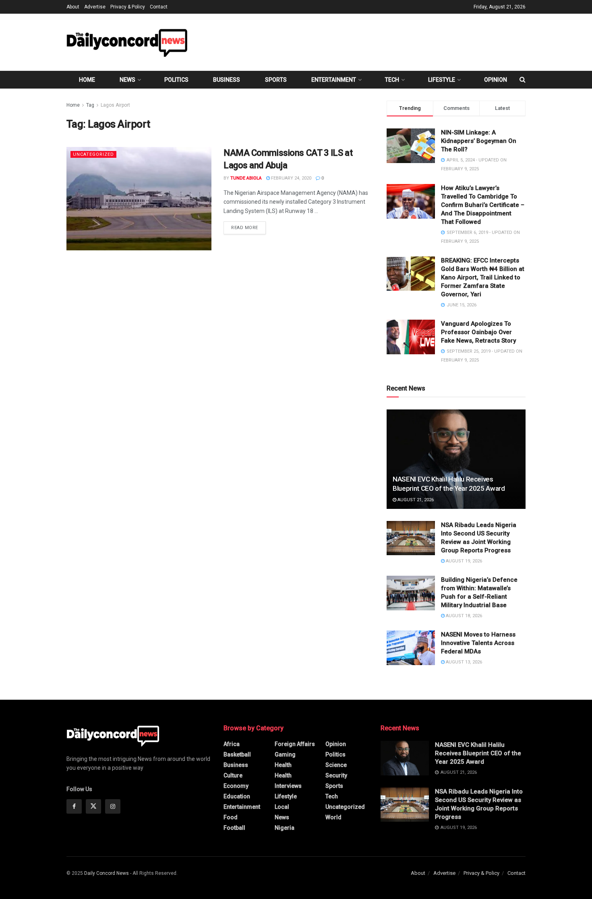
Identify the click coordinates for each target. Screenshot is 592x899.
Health (283, 765)
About (72, 7)
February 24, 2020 (290, 178)
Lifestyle (441, 79)
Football (234, 828)
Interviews (288, 786)
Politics (176, 79)
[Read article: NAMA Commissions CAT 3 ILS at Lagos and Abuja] (138, 198)
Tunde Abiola (246, 178)
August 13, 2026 (463, 662)
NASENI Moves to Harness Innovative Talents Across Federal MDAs (478, 643)
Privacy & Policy (127, 7)
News (127, 79)
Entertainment (333, 79)
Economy (236, 786)
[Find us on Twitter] (93, 806)
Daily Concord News (106, 873)
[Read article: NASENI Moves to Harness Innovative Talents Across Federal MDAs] (411, 647)
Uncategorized (93, 154)
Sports (276, 79)
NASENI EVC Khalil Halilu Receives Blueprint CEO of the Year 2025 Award (478, 753)
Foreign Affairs (295, 744)
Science (336, 765)
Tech (392, 79)
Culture (233, 775)
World (333, 817)
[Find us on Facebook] (74, 806)
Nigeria (284, 828)
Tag (90, 105)
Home (87, 79)
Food (231, 817)
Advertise (95, 7)
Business (226, 79)
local (282, 807)
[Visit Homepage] (126, 42)
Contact (159, 7)
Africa (232, 744)
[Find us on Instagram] (112, 806)
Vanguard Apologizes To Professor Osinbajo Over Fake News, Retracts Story (478, 332)
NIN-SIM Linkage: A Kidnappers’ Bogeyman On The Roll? (478, 141)
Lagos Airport (115, 105)
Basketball (237, 754)
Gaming (285, 754)
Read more (248, 227)
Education (237, 796)
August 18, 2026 (463, 615)
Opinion (495, 79)
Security (336, 775)
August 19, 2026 (463, 561)
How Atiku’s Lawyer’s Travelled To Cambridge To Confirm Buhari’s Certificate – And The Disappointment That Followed (482, 204)
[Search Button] (523, 80)
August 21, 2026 (415, 499)
